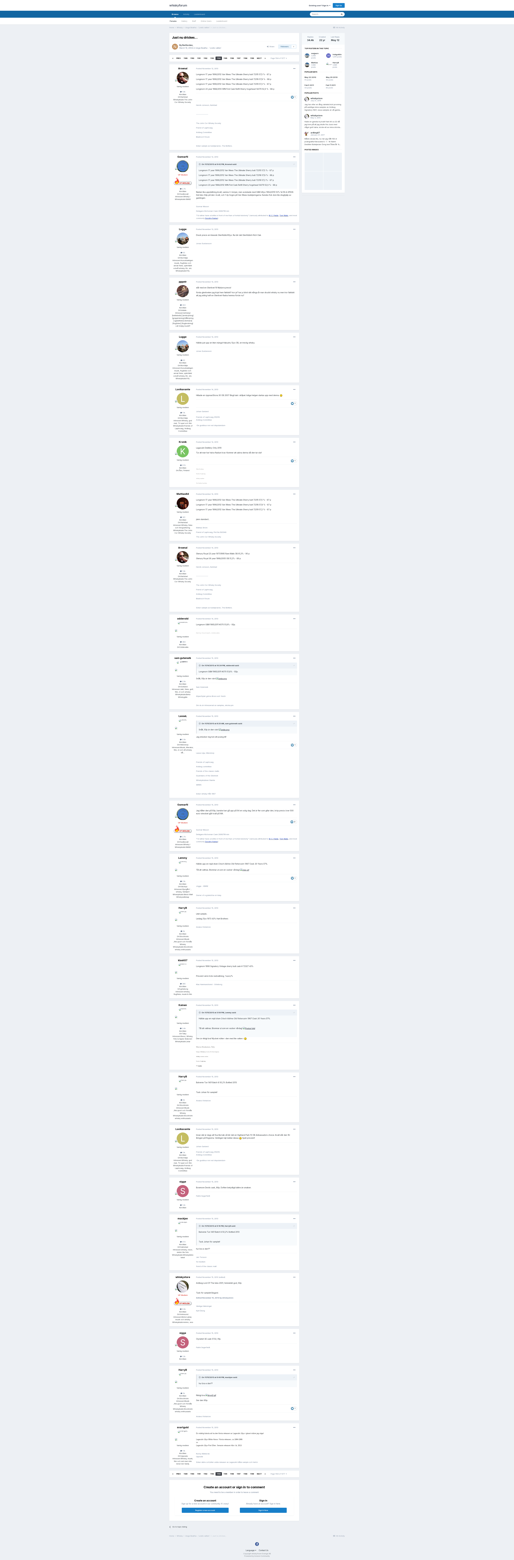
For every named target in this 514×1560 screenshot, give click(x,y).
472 (184, 1242)
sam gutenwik (182, 658)
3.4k (184, 1028)
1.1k (183, 413)
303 (184, 305)
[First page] (173, 58)
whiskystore (182, 1277)
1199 (252, 58)
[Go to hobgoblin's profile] (328, 55)
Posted (207, 68)
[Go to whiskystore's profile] (183, 1286)
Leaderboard (221, 21)
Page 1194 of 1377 (278, 58)
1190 (192, 58)
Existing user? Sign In (319, 5)
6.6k (184, 1309)
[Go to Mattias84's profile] (183, 503)
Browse (175, 14)
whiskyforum (178, 5)
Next (259, 58)
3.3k (184, 739)
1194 (219, 58)
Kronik (183, 442)
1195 (225, 58)
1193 (212, 58)
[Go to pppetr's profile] (183, 291)
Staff (194, 21)
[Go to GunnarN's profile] (183, 166)
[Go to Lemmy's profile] (183, 867)
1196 (232, 58)
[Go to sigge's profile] (183, 1191)
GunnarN (182, 156)
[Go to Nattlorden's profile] (175, 47)
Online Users (206, 21)
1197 (239, 58)
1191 (199, 58)
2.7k (184, 189)
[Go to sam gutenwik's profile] (183, 667)
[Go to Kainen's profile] (183, 1014)
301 (183, 517)
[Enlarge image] (281, 395)
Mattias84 (183, 494)
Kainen (183, 1005)
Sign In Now (263, 1510)
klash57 (182, 960)
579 (184, 465)
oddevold (182, 618)
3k (183, 931)
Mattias (314, 63)
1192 (205, 58)
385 (184, 984)
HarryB (183, 907)
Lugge (182, 229)
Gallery (184, 21)
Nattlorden (187, 45)
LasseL (183, 716)
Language (250, 1550)
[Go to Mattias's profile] (307, 65)
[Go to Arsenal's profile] (183, 78)
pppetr (183, 281)
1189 (185, 58)
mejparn (315, 53)
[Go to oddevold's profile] (183, 628)
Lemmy (182, 857)
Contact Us (263, 1550)
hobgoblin (337, 54)
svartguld (183, 1427)
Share (271, 46)
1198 (245, 58)
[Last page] (265, 58)
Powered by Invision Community (257, 1556)
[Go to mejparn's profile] (307, 55)
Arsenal (182, 68)
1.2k (183, 1205)
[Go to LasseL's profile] (183, 726)
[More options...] (294, 68)
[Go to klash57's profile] (183, 970)
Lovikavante (182, 389)
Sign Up (339, 5)
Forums (173, 21)
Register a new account (205, 1510)
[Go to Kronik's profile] (183, 451)
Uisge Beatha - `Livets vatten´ (209, 48)
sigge (182, 1181)
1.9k (183, 92)
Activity (186, 14)
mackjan (183, 1218)
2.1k (183, 881)
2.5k (184, 681)
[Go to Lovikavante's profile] (183, 399)
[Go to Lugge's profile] (183, 239)
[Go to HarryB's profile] (183, 917)
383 (184, 642)
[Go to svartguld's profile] (183, 1437)
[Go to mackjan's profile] (183, 1228)
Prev (178, 58)
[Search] (342, 14)
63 (183, 252)
